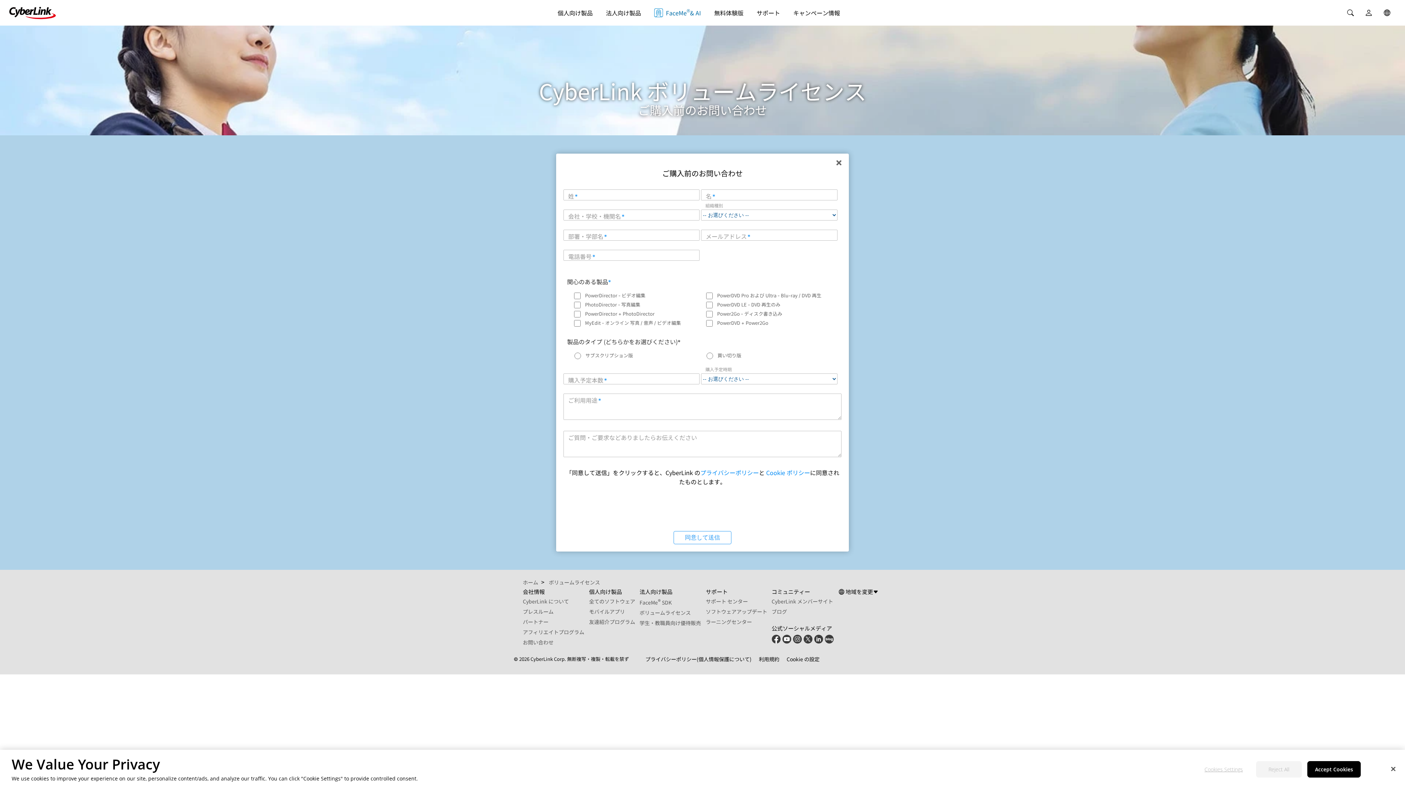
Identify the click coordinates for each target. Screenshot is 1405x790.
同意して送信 (702, 537)
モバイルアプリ (607, 611)
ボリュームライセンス (665, 612)
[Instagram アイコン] (797, 641)
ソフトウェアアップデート (736, 611)
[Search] (1350, 13)
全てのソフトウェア (612, 601)
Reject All (1279, 769)
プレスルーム (538, 611)
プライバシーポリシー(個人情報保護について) (698, 659)
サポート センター (727, 601)
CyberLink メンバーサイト (802, 601)
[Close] (1393, 769)
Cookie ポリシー (788, 472)
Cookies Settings (1223, 769)
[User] (1369, 13)
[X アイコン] (808, 641)
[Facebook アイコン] (776, 641)
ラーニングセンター (729, 621)
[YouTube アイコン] (786, 641)
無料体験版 (728, 12)
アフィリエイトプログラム (553, 632)
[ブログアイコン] (829, 641)
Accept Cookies (1334, 769)
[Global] (1387, 13)
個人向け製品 (575, 12)
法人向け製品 (623, 12)
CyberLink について (546, 601)
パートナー (535, 621)
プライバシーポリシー (729, 472)
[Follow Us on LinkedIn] (818, 641)
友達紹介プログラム (612, 621)
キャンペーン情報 (816, 12)
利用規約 (769, 659)
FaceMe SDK (656, 602)
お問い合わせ (538, 642)
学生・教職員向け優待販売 (670, 623)
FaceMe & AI (683, 12)
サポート (768, 12)
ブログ (779, 611)
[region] (702, 770)
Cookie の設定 (803, 659)
